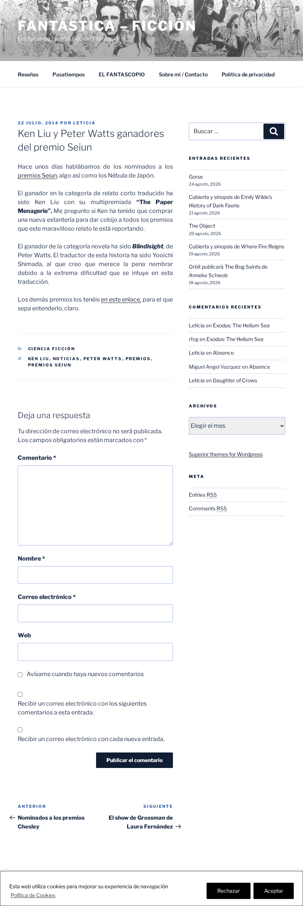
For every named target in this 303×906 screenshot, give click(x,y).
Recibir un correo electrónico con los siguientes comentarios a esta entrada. (82, 708)
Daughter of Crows (235, 380)
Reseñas (28, 74)
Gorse (196, 176)
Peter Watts (103, 358)
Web (24, 635)
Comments (208, 508)
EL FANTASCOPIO (122, 74)
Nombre (31, 558)
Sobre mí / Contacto (183, 74)
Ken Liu (39, 358)
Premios (138, 358)
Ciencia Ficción (51, 348)
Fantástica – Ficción (107, 26)
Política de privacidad (248, 74)
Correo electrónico (47, 596)
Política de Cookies (33, 895)
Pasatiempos (68, 74)
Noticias (66, 358)
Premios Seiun (50, 365)
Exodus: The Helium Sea (241, 325)
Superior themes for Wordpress (226, 454)
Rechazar (228, 891)
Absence (223, 352)
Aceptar (273, 891)
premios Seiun (37, 175)
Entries (203, 495)
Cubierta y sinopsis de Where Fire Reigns (236, 246)
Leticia (84, 122)
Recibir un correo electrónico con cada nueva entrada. (91, 739)
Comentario (37, 457)
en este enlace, (121, 299)
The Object (202, 226)
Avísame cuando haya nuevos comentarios (85, 674)
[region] (151, 888)
